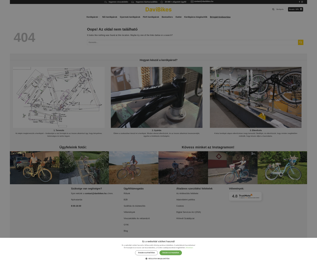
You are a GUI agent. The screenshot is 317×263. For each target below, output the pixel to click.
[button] (158, 258)
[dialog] (158, 250)
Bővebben (189, 248)
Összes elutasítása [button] (146, 253)
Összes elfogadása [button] (170, 253)
